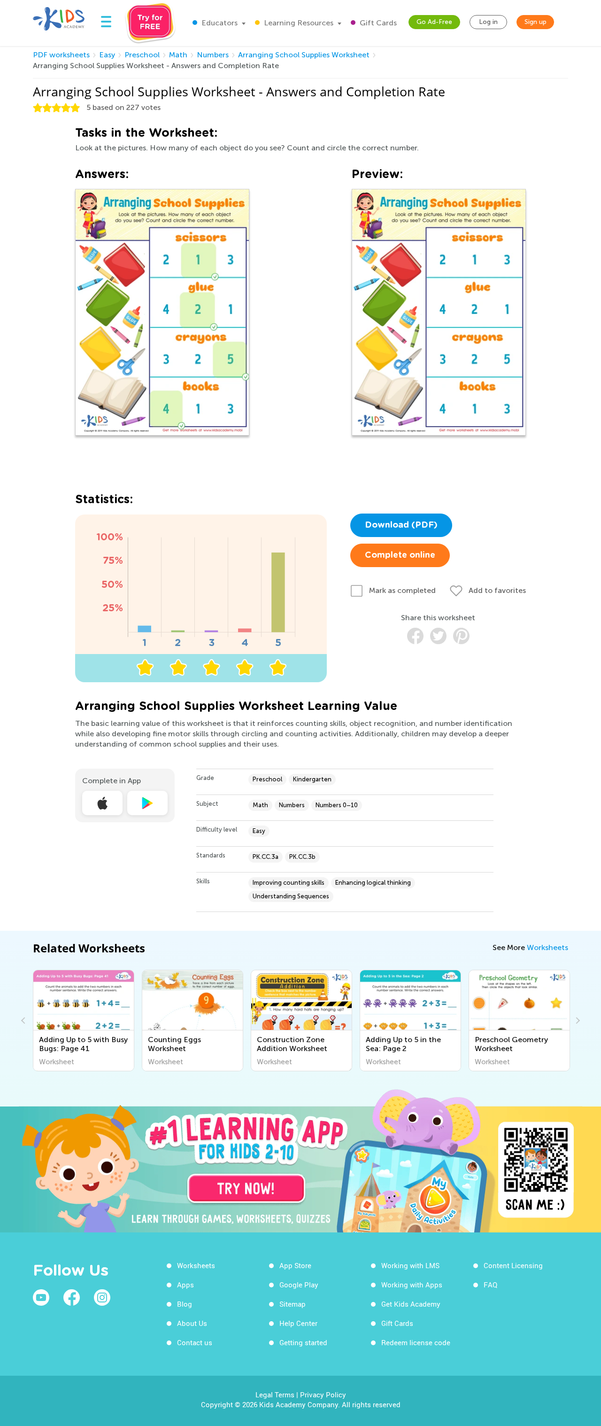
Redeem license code (415, 1342)
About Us (192, 1323)
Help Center (298, 1323)
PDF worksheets (61, 54)
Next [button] (576, 1020)
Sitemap (292, 1304)
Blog (184, 1304)
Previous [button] (24, 1020)
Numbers (213, 54)
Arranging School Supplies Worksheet (304, 54)
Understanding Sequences (291, 896)
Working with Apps (411, 1284)
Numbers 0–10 (337, 805)
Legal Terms (274, 1394)
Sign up (535, 22)
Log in (488, 22)
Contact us (194, 1342)
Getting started (303, 1342)
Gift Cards (377, 22)
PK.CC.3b (302, 856)
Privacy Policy (323, 1394)
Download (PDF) (401, 525)
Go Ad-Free (434, 22)
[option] (83, 1020)
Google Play (298, 1284)
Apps (185, 1284)
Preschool (142, 54)
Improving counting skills (288, 882)
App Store (295, 1265)
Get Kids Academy (410, 1304)
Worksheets (547, 947)
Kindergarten (312, 779)
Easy (107, 54)
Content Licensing (513, 1265)
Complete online (400, 555)
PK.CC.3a (265, 856)
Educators (219, 22)
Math (178, 54)
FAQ (490, 1284)
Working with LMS (410, 1265)
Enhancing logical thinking (373, 882)
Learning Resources (297, 22)
